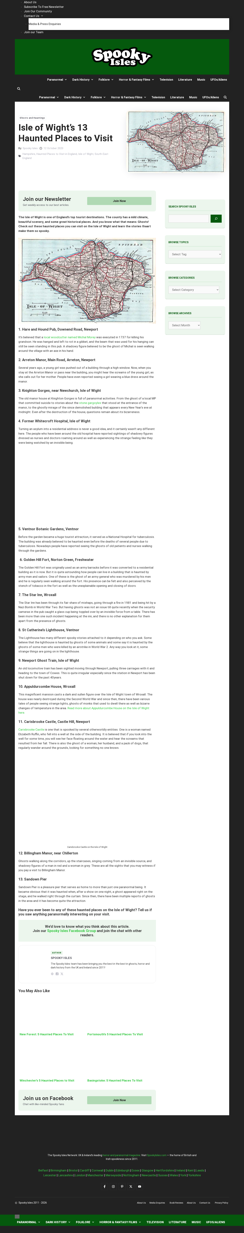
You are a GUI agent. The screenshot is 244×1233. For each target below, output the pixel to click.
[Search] (216, 219)
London (80, 1175)
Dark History (80, 79)
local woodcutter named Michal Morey (70, 337)
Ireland (180, 1170)
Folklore (104, 79)
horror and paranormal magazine (121, 1155)
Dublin (110, 1170)
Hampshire (29, 154)
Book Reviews (176, 1203)
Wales (174, 1175)
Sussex (163, 1175)
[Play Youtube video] (87, 488)
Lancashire (65, 1175)
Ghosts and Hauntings (32, 118)
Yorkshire (194, 1175)
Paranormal (55, 79)
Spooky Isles (30, 148)
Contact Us (31, 16)
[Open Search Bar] (19, 89)
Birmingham (58, 1170)
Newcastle (149, 1175)
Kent (191, 1170)
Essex (135, 1170)
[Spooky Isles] (28, 80)
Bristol (73, 1170)
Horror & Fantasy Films (134, 79)
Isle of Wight (85, 154)
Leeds (200, 1170)
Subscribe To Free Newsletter (44, 7)
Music (201, 79)
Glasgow (147, 1170)
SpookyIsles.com (156, 1155)
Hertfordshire (165, 1170)
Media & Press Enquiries (45, 24)
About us (141, 1203)
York (183, 1175)
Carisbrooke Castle (31, 729)
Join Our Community (38, 11)
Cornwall (97, 1170)
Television (166, 79)
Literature (185, 79)
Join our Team (33, 32)
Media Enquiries (157, 1203)
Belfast (43, 1170)
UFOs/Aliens (218, 79)
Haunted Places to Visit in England (56, 154)
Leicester (49, 1175)
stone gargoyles (90, 403)
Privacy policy (221, 1203)
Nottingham (131, 1175)
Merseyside (113, 1175)
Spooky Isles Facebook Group (71, 931)
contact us (204, 1203)
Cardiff (84, 1170)
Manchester (95, 1175)
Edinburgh (122, 1170)
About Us (30, 2)
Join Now (119, 201)
